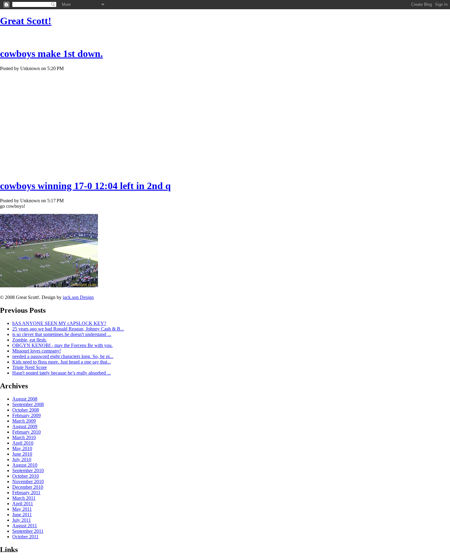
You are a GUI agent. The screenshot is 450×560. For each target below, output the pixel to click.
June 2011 (22, 514)
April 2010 (22, 443)
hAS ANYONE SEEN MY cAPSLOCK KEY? (59, 323)
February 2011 (26, 492)
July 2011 (21, 520)
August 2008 (24, 398)
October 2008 (25, 410)
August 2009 (24, 426)
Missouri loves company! (36, 350)
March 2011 (24, 498)
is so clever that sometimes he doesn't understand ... (61, 334)
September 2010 (28, 470)
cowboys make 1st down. (51, 53)
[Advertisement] (225, 35)
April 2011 (22, 503)
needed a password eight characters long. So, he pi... (62, 356)
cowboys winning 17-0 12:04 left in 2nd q (85, 185)
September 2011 (27, 531)
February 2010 (26, 432)
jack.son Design (78, 297)
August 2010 (24, 465)
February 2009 (26, 415)
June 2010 (22, 454)
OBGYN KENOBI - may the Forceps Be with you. (62, 345)
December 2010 (27, 487)
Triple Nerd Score (29, 367)
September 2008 (28, 404)
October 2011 (25, 536)
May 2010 (22, 448)
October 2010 (25, 476)
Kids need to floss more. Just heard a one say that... (61, 361)
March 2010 (24, 437)
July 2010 (21, 459)
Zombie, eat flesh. (29, 339)
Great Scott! (25, 20)
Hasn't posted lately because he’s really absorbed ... (61, 372)
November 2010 (28, 481)
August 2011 (24, 525)
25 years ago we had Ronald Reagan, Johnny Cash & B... (68, 328)
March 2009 (24, 421)
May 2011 (22, 509)
